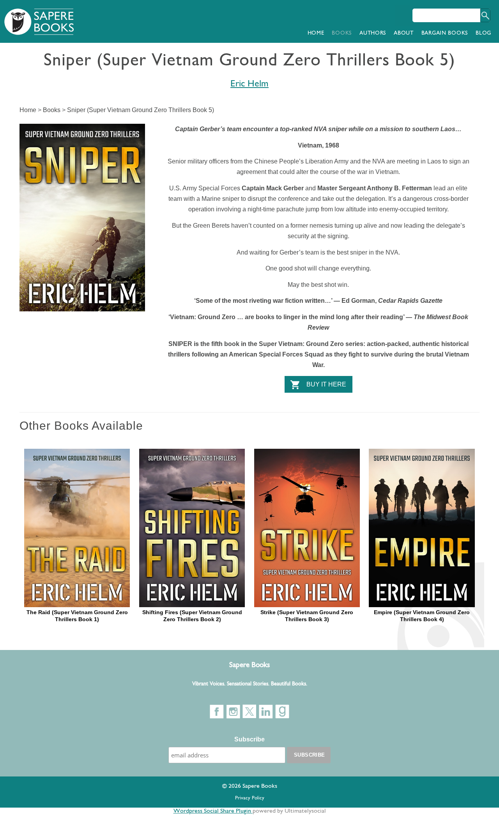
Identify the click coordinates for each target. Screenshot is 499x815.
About (404, 33)
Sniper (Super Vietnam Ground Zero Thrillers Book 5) (140, 110)
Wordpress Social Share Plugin (213, 811)
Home (316, 33)
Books (342, 33)
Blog (483, 33)
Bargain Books (444, 33)
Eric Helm (249, 84)
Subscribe (249, 739)
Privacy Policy (249, 798)
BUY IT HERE (326, 384)
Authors (372, 33)
